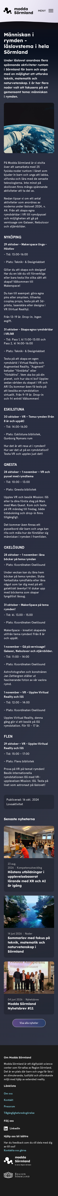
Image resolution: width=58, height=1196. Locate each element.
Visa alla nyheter (29, 1022)
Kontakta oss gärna (15, 1150)
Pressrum (9, 1106)
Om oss (8, 1093)
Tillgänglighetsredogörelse (19, 1112)
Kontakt (8, 1100)
